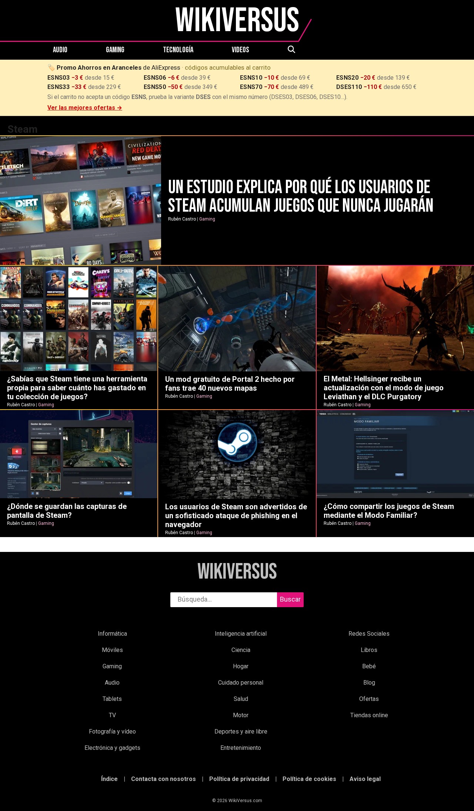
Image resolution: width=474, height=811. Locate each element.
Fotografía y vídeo (112, 731)
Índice (109, 778)
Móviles (112, 649)
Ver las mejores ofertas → (84, 107)
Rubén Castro (182, 219)
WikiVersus (237, 572)
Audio (60, 50)
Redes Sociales (369, 633)
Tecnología (178, 50)
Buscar (290, 599)
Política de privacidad (239, 778)
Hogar (240, 666)
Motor (240, 715)
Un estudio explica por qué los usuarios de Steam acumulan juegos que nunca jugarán (301, 196)
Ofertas (369, 698)
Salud (241, 698)
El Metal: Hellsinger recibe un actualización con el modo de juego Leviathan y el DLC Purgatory (384, 387)
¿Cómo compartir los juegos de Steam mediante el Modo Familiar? (389, 511)
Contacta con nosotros (163, 778)
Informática (112, 633)
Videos (240, 50)
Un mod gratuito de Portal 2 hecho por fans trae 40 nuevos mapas (230, 384)
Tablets (112, 698)
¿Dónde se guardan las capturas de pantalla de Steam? (67, 511)
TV (112, 715)
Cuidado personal (240, 682)
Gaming (115, 50)
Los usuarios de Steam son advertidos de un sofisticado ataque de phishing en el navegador (236, 515)
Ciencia (240, 649)
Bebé (369, 666)
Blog (369, 682)
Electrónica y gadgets (112, 747)
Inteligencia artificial (241, 633)
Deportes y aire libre (240, 731)
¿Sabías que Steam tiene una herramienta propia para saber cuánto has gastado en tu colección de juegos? (77, 387)
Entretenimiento (240, 747)
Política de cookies (309, 778)
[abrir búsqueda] (291, 50)
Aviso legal (365, 778)
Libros (369, 649)
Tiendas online (369, 715)
